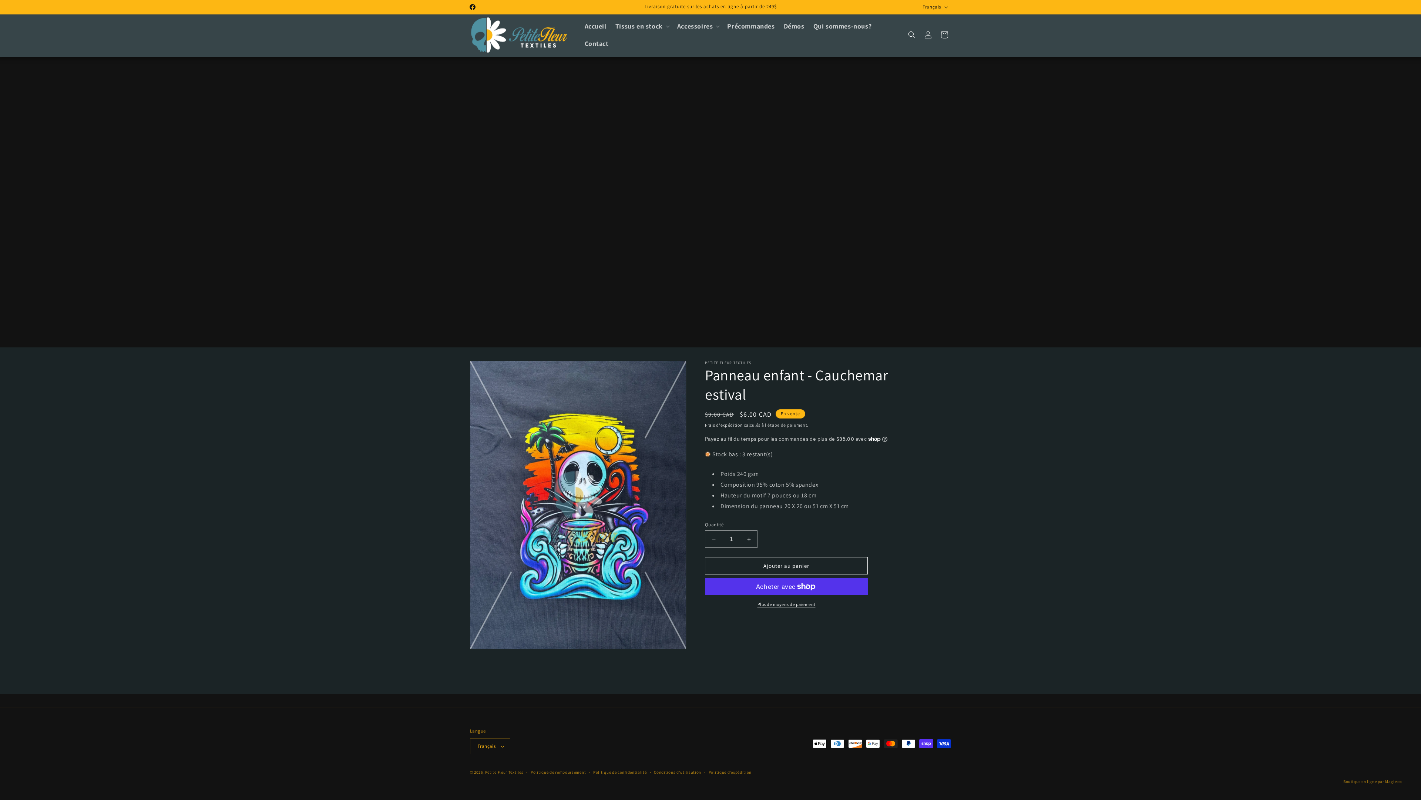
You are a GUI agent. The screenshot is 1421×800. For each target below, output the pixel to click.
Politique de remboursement (558, 772)
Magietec (1393, 781)
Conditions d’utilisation (677, 772)
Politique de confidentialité (620, 772)
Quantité (714, 524)
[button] (642, 26)
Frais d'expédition (724, 425)
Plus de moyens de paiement (786, 604)
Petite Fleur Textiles (504, 772)
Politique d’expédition (730, 772)
